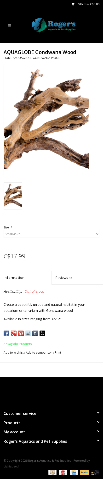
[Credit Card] (73, 472)
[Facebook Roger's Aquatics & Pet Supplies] (43, 392)
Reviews (63, 277)
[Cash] (52, 472)
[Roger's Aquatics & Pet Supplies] (61, 25)
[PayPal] (84, 472)
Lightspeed (11, 466)
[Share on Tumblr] (35, 333)
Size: (8, 227)
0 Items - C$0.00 (88, 4)
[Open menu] (9, 25)
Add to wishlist (14, 352)
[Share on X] (42, 333)
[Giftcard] (62, 472)
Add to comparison (39, 352)
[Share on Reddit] (28, 333)
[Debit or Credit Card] (94, 472)
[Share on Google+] (14, 333)
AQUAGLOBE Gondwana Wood (37, 58)
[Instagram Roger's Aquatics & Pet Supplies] (60, 392)
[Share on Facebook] (6, 333)
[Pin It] (21, 333)
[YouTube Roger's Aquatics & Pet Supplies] (51, 392)
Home (8, 58)
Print (58, 352)
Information (14, 277)
